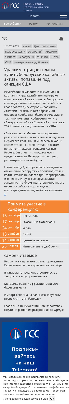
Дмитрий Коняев (45, 46)
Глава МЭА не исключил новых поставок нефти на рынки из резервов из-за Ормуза (34, 308)
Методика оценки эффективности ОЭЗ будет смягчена (31, 285)
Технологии (54, 23)
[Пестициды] (45, 216)
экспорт (10, 57)
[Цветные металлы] (45, 240)
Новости (34, 16)
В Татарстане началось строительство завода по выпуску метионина (30, 274)
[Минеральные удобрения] (45, 247)
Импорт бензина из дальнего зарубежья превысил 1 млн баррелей (32, 296)
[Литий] (45, 234)
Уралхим (51, 51)
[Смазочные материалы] (45, 222)
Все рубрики (12, 23)
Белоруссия (26, 57)
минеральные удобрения (31, 62)
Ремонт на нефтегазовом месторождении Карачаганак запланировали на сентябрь (33, 263)
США (8, 62)
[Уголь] (45, 228)
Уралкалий (35, 51)
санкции (42, 57)
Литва (55, 57)
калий (27, 46)
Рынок (33, 23)
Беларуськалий (15, 51)
